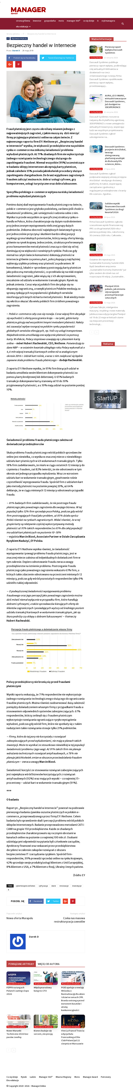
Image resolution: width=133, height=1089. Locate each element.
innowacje (64, 886)
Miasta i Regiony (63, 1077)
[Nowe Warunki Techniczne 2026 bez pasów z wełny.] (18, 1021)
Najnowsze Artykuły (19, 38)
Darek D (16, 50)
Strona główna (13, 33)
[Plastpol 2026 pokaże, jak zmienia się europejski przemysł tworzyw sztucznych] (96, 288)
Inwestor (37, 21)
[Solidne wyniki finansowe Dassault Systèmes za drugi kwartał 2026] (96, 205)
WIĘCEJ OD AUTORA (49, 964)
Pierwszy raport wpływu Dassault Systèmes (113, 50)
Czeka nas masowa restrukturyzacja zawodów (69, 920)
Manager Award (90, 1077)
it (8, 889)
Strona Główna (23, 21)
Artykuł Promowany (43, 984)
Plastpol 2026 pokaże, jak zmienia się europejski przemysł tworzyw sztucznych (115, 292)
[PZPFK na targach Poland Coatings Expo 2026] (18, 978)
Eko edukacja (22, 26)
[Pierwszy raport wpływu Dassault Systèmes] (96, 49)
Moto (61, 21)
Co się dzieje (88, 21)
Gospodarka (50, 21)
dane (53, 886)
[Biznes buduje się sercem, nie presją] (46, 1021)
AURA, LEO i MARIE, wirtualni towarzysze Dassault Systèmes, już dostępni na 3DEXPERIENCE (115, 101)
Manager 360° (73, 21)
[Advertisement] (88, 11)
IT (98, 21)
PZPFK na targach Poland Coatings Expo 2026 (17, 990)
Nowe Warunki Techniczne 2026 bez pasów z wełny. (17, 1034)
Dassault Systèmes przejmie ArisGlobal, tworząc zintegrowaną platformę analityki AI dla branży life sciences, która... (115, 155)
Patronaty (106, 1077)
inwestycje (77, 886)
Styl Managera (108, 21)
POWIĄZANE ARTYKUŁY (21, 964)
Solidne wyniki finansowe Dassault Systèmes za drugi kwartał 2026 (115, 208)
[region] (108, 400)
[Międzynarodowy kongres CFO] (46, 978)
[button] (123, 24)
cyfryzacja (43, 886)
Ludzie (33, 1077)
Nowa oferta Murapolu (19, 918)
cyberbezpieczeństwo (25, 886)
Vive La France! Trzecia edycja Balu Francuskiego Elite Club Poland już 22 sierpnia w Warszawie (72, 1037)
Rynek (24, 1077)
